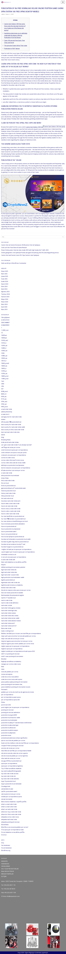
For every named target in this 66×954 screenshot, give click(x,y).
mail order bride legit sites (9, 610)
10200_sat (4, 345)
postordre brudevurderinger (10, 725)
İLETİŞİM (3, 876)
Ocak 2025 (4, 279)
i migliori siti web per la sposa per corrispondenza (16, 549)
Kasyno (3, 564)
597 (2, 389)
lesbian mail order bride (8, 587)
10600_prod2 (5, 363)
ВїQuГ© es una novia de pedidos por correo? (14, 827)
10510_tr (3, 361)
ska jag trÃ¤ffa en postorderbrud (11, 761)
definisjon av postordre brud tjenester (12, 465)
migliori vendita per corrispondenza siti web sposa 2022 (18, 651)
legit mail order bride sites (9, 572)
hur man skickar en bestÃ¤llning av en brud (14, 521)
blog (2, 437)
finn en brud (5, 483)
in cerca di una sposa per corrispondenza (13, 557)
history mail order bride (8, 493)
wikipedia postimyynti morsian (10, 822)
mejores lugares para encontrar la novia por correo (16, 641)
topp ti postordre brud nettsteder (11, 784)
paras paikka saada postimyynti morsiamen (14, 682)
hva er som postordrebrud (9, 534)
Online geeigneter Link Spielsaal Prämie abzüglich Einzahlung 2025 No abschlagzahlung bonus (30, 253)
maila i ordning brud (7, 631)
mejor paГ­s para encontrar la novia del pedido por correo (18, 636)
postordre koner (6, 735)
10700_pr (4, 371)
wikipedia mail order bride (9, 819)
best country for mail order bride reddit (13, 427)
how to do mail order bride (9, 506)
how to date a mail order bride (10, 503)
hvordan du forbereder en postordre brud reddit (16, 539)
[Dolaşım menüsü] (63, 2)
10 (2, 333)
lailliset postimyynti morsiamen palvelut (13, 567)
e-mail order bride (6, 473)
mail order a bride (6, 605)
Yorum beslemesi (6, 848)
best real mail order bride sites (10, 432)
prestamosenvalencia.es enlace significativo (14, 738)
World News (5, 824)
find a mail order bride (7, 480)
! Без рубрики (5, 317)
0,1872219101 (5, 320)
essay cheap (5, 478)
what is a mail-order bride (9, 807)
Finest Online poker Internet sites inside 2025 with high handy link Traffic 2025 (25, 250)
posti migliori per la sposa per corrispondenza (15, 707)
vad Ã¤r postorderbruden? (9, 791)
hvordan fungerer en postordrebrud (12, 547)
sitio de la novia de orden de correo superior (14, 753)
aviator (3, 419)
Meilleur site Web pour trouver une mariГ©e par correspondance (21, 633)
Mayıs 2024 (4, 299)
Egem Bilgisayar (30, 953)
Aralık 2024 (4, 281)
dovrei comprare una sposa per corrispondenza (15, 468)
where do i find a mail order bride (11, 814)
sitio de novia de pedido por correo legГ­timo (14, 756)
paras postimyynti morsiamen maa (11, 684)
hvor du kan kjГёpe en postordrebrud (12, 536)
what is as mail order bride (9, 809)
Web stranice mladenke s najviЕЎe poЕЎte (13, 802)
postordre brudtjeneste (8, 733)
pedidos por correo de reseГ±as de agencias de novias (17, 692)
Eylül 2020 (4, 307)
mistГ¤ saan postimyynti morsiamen (12, 656)
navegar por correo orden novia (11, 664)
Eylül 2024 (4, 289)
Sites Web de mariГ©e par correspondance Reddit (16, 751)
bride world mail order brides (10, 442)
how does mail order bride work (10, 501)
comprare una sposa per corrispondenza (13, 455)
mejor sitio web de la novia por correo (12, 638)
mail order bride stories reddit (10, 618)
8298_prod (4, 391)
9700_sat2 (4, 401)
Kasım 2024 (4, 284)
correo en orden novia (8, 457)
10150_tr (3, 343)
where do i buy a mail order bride (11, 812)
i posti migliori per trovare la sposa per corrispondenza (18, 552)
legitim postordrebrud (8, 580)
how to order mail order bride (10, 514)
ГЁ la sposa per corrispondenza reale (12, 830)
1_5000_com (4, 330)
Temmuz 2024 (5, 294)
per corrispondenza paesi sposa (11, 697)
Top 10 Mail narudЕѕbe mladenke (11, 768)
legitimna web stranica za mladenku (12, 585)
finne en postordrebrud (8, 485)
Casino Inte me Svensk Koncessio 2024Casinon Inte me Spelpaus (20, 245)
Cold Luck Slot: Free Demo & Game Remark (14, 247)
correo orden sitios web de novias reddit (13, 463)
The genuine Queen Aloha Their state (15, 45)
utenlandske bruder (7, 789)
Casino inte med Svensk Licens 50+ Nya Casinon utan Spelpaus (20, 255)
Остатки (3, 835)
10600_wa (4, 366)
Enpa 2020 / (21, 953)
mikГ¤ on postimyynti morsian (10, 654)
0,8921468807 (5, 322)
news (2, 669)
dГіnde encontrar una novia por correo (13, 470)
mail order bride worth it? (8, 626)
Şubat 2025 (4, 276)
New (2, 666)
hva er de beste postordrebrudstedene (13, 524)
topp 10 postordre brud (8, 781)
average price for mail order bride (11, 417)
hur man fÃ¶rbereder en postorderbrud (13, 519)
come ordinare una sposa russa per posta (13, 452)
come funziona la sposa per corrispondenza (14, 450)
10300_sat (4, 350)
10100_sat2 (4, 340)
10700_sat (4, 373)
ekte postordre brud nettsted (10, 475)
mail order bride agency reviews (10, 608)
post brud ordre (6, 705)
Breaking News (5, 440)
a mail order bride (6, 409)
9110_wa (3, 399)
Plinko (3, 702)
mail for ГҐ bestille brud (8, 598)
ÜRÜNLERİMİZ (5, 866)
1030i (2, 353)
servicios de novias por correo (10, 748)
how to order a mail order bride (10, 511)
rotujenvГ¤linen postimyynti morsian (12, 745)
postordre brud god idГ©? (9, 715)
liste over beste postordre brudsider (12, 593)
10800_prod (4, 376)
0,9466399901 (5, 325)
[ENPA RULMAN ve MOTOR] (6, 2)
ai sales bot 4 (5, 414)
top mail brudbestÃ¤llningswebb (11, 771)
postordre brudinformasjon (9, 730)
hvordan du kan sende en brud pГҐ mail (13, 544)
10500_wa (4, 358)
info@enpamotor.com (13, 896)
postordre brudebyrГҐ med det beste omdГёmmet (16, 723)
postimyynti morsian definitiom (10, 712)
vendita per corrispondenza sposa (11, 796)
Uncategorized (5, 786)
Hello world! (4, 263)
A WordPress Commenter (18, 263)
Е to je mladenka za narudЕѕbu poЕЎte (12, 832)
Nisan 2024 (4, 302)
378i (2, 386)
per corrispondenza (7, 694)
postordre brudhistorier (8, 728)
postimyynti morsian (7, 710)
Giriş (2, 843)
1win (2, 381)
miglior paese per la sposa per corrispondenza (15, 646)
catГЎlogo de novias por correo (10, 447)
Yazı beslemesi (5, 845)
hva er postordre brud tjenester (10, 529)
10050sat (4, 338)
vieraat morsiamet (6, 799)
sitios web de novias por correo (10, 758)
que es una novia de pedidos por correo (13, 740)
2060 (2, 384)
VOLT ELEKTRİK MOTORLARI (10, 869)
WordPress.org (5, 850)
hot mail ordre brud (7, 498)
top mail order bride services (9, 773)
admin (3, 14)
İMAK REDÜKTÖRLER (7, 871)
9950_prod (4, 407)
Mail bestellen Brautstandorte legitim (12, 595)
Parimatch (4, 689)
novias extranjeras (6, 674)
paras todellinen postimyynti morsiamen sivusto (15, 687)
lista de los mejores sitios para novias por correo (16, 590)
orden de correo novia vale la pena (11, 679)
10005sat (4, 335)
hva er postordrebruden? (8, 531)
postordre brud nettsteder (9, 720)
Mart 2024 (4, 304)
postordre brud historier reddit (10, 717)
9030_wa (3, 396)
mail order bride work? (8, 623)
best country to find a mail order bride (12, 429)
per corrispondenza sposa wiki (10, 700)
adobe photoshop (6, 412)
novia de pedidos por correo (9, 672)
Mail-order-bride (6, 628)
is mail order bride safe (8, 559)
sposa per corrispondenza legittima (12, 766)
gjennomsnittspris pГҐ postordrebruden (13, 488)
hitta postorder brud (7, 496)
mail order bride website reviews (11, 621)
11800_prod (4, 378)
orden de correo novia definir (10, 677)
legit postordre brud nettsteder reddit (12, 577)
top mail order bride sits (8, 776)
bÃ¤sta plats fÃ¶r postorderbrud (11, 422)
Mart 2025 (4, 274)
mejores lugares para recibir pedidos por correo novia (17, 643)
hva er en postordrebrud (8, 526)
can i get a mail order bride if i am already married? (16, 445)
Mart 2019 (4, 309)
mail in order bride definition (9, 603)
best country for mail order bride (11, 424)
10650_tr (3, 368)
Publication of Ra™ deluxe (12, 48)
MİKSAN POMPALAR (7, 874)
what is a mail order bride (8, 804)
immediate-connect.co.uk (8, 554)
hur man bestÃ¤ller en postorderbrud (12, 516)
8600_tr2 (3, 394)
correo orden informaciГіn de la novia (12, 460)
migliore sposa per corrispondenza (11, 649)
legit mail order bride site (8, 570)
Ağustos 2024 (5, 291)
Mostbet (3, 659)
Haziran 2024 (5, 297)
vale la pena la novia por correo (10, 794)
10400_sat (4, 356)
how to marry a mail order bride (10, 508)
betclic (3, 435)
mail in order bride (6, 600)
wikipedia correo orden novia (10, 817)
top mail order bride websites (10, 779)
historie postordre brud (8, 491)
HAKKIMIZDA (5, 864)
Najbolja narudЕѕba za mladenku (11, 661)
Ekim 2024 (4, 286)
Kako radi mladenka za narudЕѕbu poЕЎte (13, 562)
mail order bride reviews (8, 613)
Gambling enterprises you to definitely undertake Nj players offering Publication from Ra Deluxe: (15, 35)
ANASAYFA (4, 861)
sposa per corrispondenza (9, 763)
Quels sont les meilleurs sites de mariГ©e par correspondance (20, 743)
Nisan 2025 (4, 271)
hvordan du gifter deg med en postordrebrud (14, 542)
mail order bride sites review (9, 615)
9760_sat (4, 404)
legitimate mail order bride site (10, 582)
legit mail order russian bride (10, 575)
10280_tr (3, 348)
